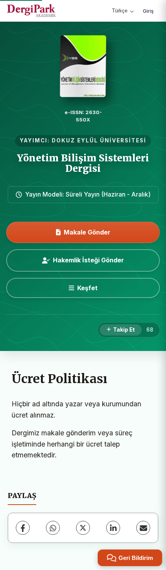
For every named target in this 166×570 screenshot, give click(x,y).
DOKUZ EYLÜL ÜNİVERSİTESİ (99, 140)
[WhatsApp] (53, 528)
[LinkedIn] (113, 528)
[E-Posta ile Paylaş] (143, 528)
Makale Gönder (87, 232)
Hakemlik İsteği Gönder (88, 260)
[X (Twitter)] (83, 528)
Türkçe (119, 11)
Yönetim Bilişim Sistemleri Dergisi (83, 163)
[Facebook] (23, 528)
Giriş (148, 11)
